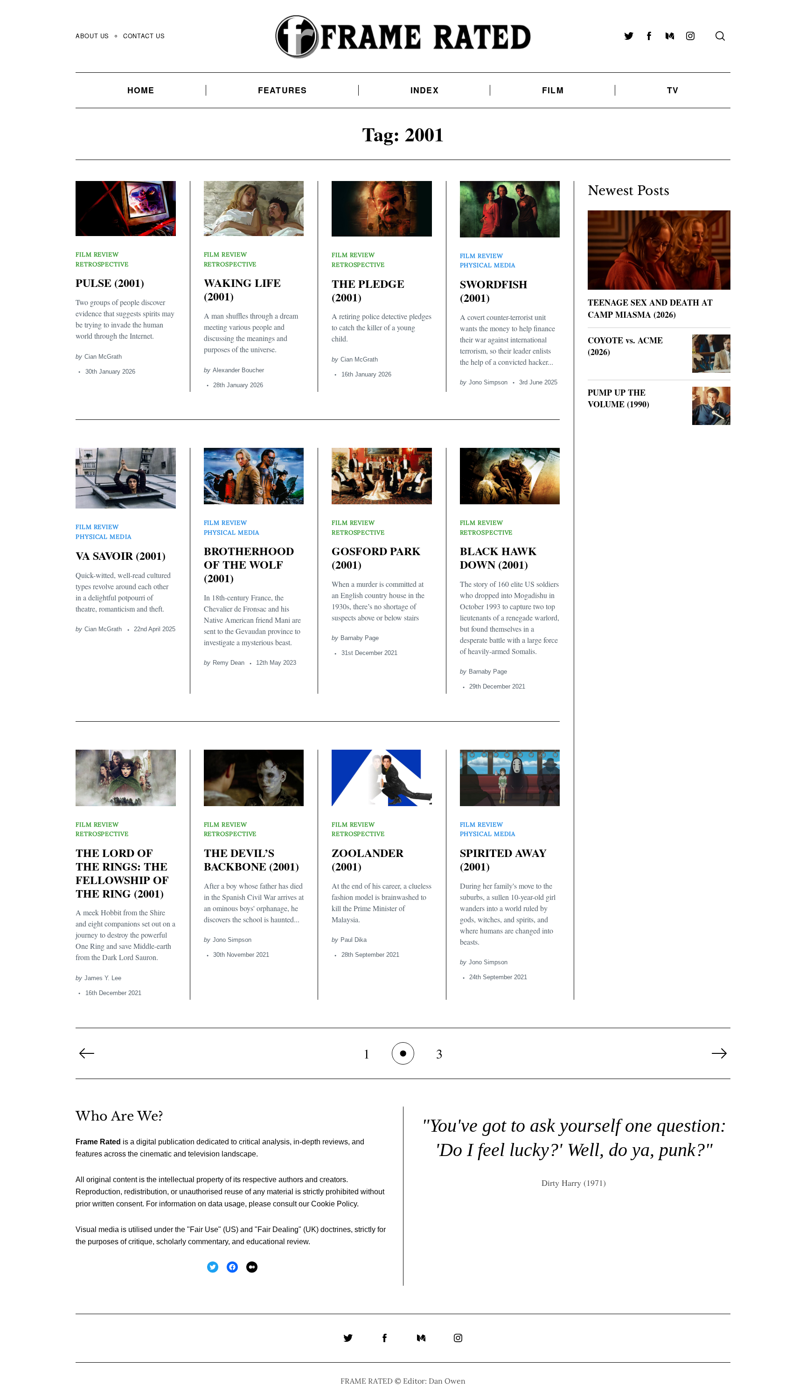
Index (424, 90)
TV (673, 90)
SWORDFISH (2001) (494, 291)
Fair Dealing (278, 1229)
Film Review (97, 254)
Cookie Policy (334, 1204)
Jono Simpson (488, 382)
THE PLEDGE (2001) (368, 290)
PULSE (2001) (110, 282)
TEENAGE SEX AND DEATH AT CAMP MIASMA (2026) (650, 308)
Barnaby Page (359, 637)
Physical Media (488, 265)
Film (553, 90)
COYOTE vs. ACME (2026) (625, 346)
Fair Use (204, 1229)
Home (141, 90)
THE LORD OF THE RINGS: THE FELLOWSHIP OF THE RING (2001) (122, 872)
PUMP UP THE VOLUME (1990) (618, 398)
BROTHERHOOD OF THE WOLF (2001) (249, 564)
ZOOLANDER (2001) (367, 859)
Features (282, 90)
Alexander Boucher (238, 370)
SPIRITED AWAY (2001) (503, 859)
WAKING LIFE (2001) (242, 289)
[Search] (720, 36)
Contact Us (144, 35)
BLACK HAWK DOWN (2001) (498, 557)
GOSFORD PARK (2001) (376, 557)
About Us (92, 35)
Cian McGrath (103, 356)
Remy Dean (228, 662)
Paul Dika (353, 939)
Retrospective (102, 264)
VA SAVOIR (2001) (121, 555)
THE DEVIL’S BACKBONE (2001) (251, 859)
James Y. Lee (102, 978)
